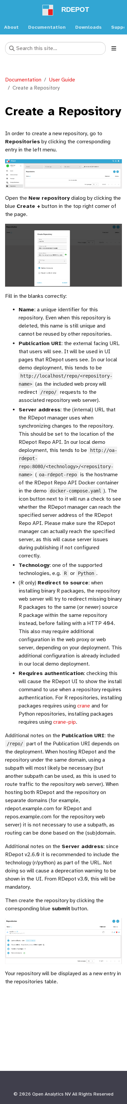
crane (83, 705)
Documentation (23, 79)
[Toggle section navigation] (114, 48)
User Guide (62, 79)
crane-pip (64, 722)
